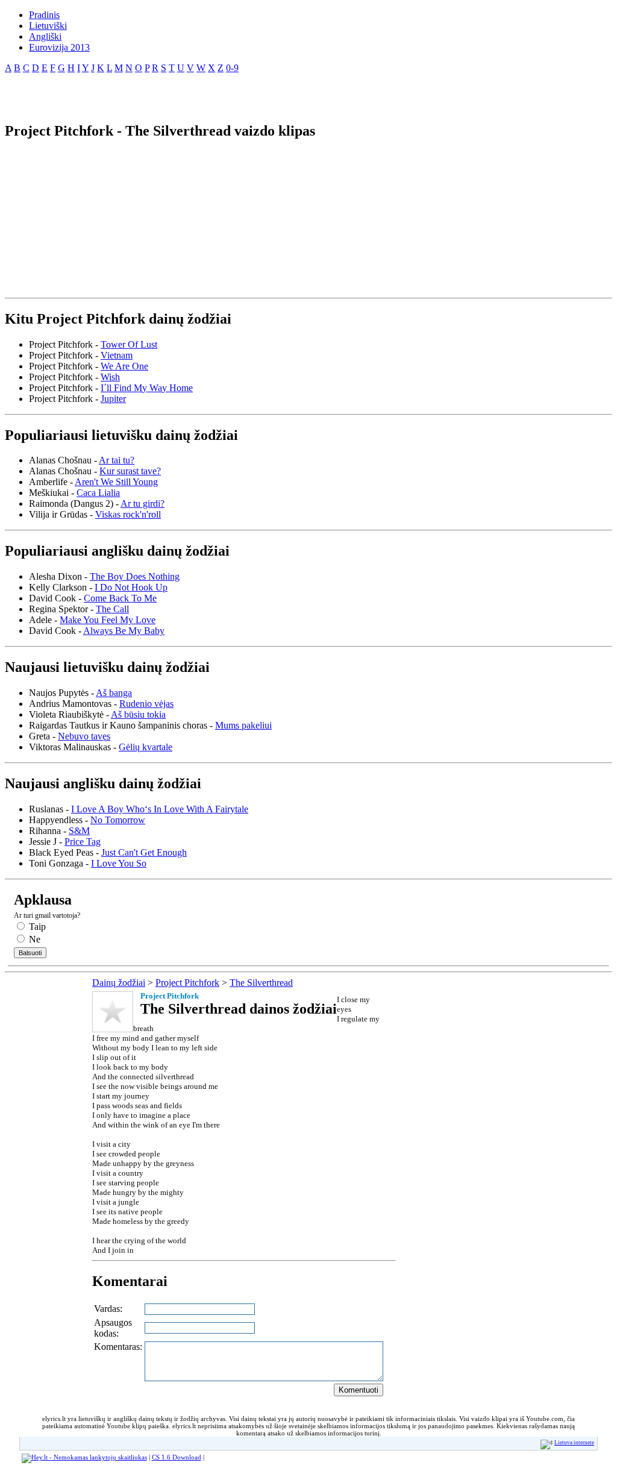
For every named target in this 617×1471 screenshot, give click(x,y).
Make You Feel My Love (107, 620)
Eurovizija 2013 (59, 47)
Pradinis (44, 15)
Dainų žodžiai (118, 982)
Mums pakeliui (243, 725)
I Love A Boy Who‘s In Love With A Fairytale (159, 809)
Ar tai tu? (116, 460)
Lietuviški (48, 25)
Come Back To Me (120, 598)
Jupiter (113, 399)
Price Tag (82, 841)
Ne (33, 939)
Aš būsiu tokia (138, 714)
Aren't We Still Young (116, 482)
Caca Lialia (98, 493)
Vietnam (117, 355)
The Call (112, 609)
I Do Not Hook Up (131, 587)
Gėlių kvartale (145, 747)
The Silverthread (261, 982)
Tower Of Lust (129, 344)
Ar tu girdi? (142, 503)
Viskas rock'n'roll (128, 514)
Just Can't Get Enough (144, 852)
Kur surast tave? (130, 471)
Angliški (45, 36)
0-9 (232, 68)
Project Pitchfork (187, 982)
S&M (79, 831)
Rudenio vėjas (146, 703)
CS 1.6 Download (176, 1457)
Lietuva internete (574, 1443)
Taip (36, 926)
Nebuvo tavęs (84, 736)
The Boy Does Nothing (135, 576)
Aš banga (114, 693)
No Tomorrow (117, 820)
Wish (110, 377)
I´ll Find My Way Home (147, 388)
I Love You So (118, 863)
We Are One (124, 366)
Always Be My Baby (123, 631)
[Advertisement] (146, 93)
